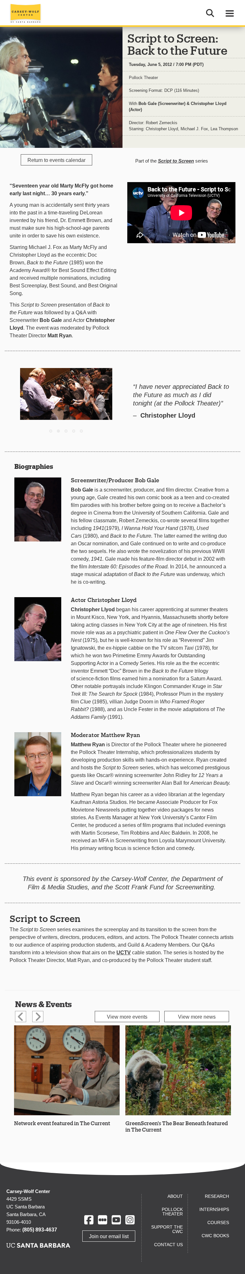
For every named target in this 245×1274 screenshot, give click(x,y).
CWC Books (215, 1235)
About (175, 1196)
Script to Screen (176, 161)
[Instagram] (130, 1219)
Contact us (168, 1244)
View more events (127, 1017)
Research (217, 1196)
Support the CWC (167, 1229)
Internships (214, 1209)
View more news (197, 1017)
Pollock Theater (143, 77)
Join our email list (109, 1236)
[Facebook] (89, 1219)
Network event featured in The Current (62, 1123)
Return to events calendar (56, 160)
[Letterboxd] (102, 1219)
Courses (218, 1222)
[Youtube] (116, 1219)
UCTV (123, 952)
